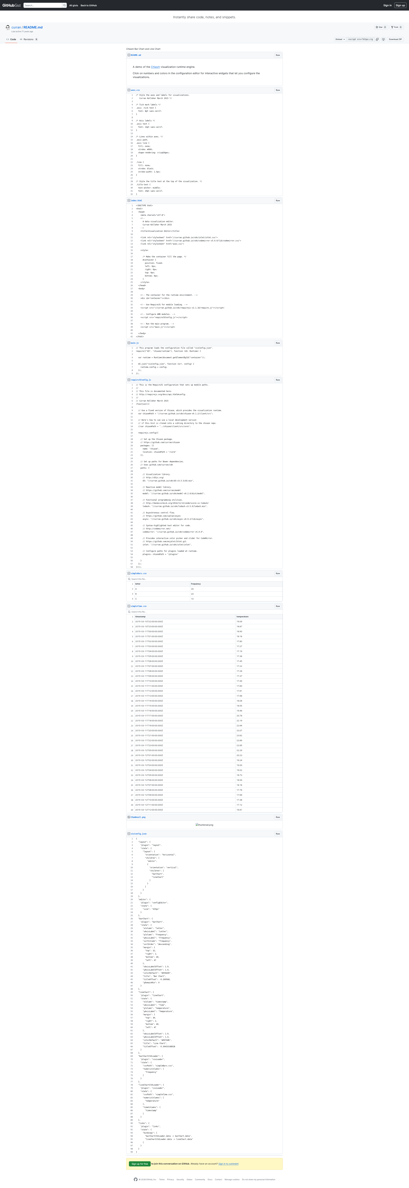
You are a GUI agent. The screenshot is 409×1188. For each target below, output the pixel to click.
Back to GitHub (89, 5)
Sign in (387, 5)
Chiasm (155, 66)
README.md (33, 27)
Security (180, 1179)
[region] (204, 72)
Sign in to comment (228, 1163)
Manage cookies (232, 1179)
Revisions (30, 39)
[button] (377, 39)
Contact (218, 1179)
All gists (73, 5)
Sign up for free (140, 1163)
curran (16, 27)
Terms (162, 1179)
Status (189, 1179)
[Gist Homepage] (12, 5)
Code (13, 39)
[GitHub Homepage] (136, 1179)
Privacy (170, 1179)
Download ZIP (395, 39)
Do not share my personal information (258, 1179)
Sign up (400, 5)
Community (200, 1179)
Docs (210, 1179)
